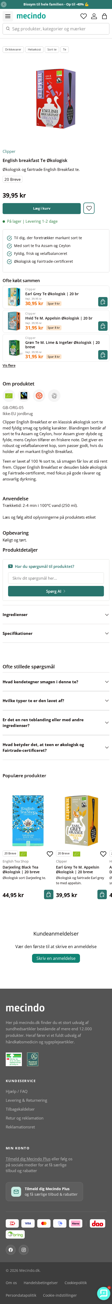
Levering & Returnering (26, 1100)
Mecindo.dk (29, 1270)
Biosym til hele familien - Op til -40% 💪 (56, 4)
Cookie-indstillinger (60, 1295)
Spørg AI (53, 591)
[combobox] (56, 29)
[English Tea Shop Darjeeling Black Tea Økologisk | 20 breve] (28, 820)
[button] (104, 16)
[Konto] (94, 16)
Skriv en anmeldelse (56, 958)
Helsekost (34, 49)
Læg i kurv (41, 208)
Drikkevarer (13, 49)
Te (64, 49)
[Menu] (8, 16)
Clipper (9, 151)
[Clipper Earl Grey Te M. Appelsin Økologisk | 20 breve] (81, 820)
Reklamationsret (20, 1126)
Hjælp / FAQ (17, 1091)
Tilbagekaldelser (20, 1109)
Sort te (52, 49)
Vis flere (9, 365)
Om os (11, 1282)
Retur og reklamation (24, 1118)
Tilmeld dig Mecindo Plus (28, 1158)
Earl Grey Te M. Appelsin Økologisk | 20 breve (77, 869)
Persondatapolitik (21, 1295)
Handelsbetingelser (41, 1282)
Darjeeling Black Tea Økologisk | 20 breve (21, 869)
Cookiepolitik (76, 1282)
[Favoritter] (84, 16)
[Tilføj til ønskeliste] (89, 208)
